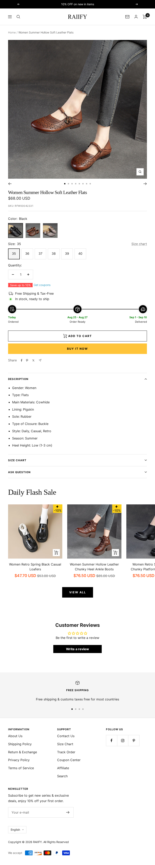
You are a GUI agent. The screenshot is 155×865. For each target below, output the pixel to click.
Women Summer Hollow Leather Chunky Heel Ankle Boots (94, 566)
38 (54, 253)
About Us (15, 736)
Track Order (66, 752)
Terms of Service (21, 768)
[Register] (68, 812)
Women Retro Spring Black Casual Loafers (35, 566)
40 (80, 253)
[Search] (18, 17)
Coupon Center (69, 760)
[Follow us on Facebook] (111, 740)
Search (62, 776)
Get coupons (42, 285)
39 (67, 253)
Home (12, 32)
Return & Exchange (22, 752)
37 (40, 253)
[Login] (136, 16)
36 (27, 253)
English (15, 829)
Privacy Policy (19, 760)
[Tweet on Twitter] (33, 360)
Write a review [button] (77, 649)
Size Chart (17, 460)
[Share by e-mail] (40, 360)
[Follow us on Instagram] (122, 740)
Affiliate (63, 768)
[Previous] (10, 183)
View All (77, 592)
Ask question (19, 472)
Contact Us (65, 736)
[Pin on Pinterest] (27, 360)
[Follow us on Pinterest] (133, 740)
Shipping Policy (20, 744)
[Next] (145, 183)
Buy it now (77, 348)
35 (14, 253)
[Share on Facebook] (21, 360)
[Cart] (145, 17)
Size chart (139, 244)
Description (18, 379)
